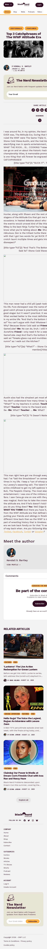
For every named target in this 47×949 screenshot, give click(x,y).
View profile (12, 565)
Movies (6, 858)
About (6, 836)
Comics (7, 855)
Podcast (7, 871)
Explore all (23, 800)
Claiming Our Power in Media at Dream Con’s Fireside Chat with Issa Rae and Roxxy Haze (23, 775)
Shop (6, 839)
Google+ (39, 531)
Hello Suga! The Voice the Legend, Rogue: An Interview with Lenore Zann (22, 721)
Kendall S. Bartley (22, 66)
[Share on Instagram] (37, 110)
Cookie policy (9, 945)
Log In (39, 5)
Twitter (7, 531)
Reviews (7, 874)
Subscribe (39, 603)
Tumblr (27, 531)
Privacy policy (26, 941)
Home (6, 833)
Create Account (10, 887)
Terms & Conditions (11, 941)
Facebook (17, 531)
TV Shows (8, 865)
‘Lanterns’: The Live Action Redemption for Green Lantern (20, 668)
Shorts (6, 868)
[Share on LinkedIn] (42, 110)
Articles (7, 861)
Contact (7, 846)
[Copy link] (33, 110)
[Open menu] (8, 4)
